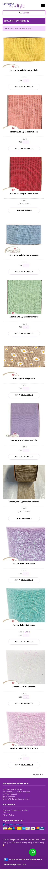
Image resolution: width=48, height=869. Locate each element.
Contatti (6, 812)
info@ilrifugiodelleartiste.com (18, 799)
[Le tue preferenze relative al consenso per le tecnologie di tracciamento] (12, 864)
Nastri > (18, 28)
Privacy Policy (8, 815)
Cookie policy (39, 842)
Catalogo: (9, 28)
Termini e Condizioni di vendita (15, 810)
